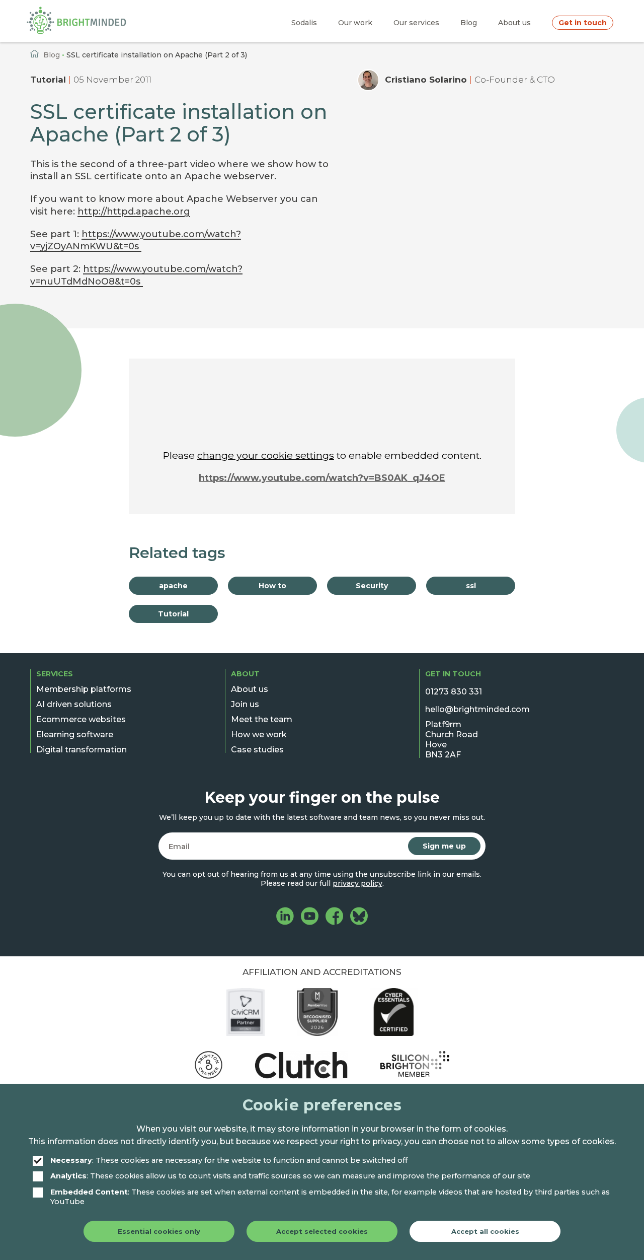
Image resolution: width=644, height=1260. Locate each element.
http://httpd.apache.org (133, 211)
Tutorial (48, 80)
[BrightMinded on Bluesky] (359, 917)
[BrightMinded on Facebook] (334, 917)
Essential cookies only (159, 1231)
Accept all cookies (485, 1231)
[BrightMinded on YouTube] (309, 917)
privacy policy (357, 883)
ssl (471, 585)
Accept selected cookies (322, 1231)
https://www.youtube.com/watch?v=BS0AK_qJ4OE (322, 477)
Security (372, 585)
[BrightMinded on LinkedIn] (285, 917)
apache (173, 585)
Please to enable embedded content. (322, 455)
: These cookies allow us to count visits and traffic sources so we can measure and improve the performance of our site (290, 1175)
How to (272, 585)
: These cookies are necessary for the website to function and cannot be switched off (229, 1160)
